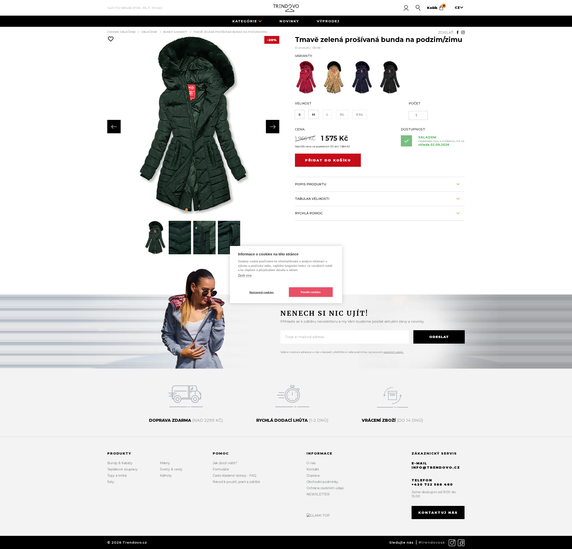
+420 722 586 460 (119, 8)
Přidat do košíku (328, 160)
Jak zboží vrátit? (225, 463)
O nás (311, 463)
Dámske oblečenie (121, 31)
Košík (436, 7)
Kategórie (244, 21)
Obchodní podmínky (322, 482)
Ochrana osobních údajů (325, 488)
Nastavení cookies (261, 292)
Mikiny (165, 463)
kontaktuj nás (438, 512)
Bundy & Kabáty (175, 31)
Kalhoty (166, 476)
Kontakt (313, 469)
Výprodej (328, 21)
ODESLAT (439, 337)
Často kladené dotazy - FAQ (234, 476)
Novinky (289, 21)
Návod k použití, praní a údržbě (236, 482)
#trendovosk (432, 542)
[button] (186, 209)
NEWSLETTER (318, 494)
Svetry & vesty (171, 469)
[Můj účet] (406, 8)
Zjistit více (245, 275)
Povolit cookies (311, 292)
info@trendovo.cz (436, 467)
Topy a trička (117, 476)
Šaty (110, 482)
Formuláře (221, 469)
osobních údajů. (393, 352)
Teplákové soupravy (122, 469)
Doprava (313, 476)
